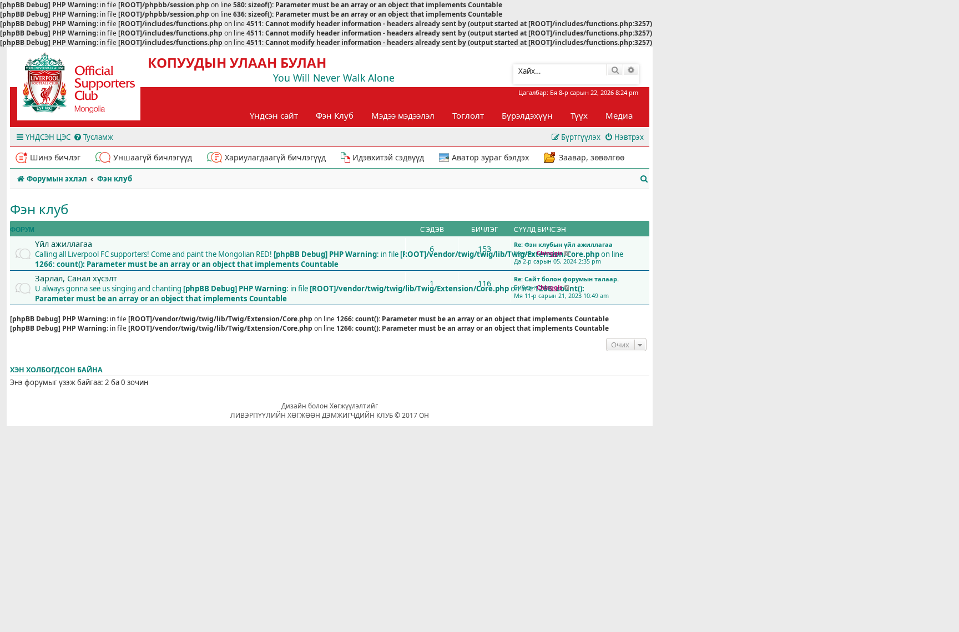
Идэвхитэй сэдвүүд (388, 157)
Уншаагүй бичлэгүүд (152, 157)
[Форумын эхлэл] (89, 86)
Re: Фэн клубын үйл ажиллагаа (563, 244)
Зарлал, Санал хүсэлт (76, 278)
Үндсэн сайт (274, 115)
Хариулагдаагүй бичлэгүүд (275, 157)
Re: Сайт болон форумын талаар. (566, 279)
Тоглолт (468, 115)
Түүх (579, 115)
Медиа (619, 115)
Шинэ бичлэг (55, 157)
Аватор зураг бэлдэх (490, 157)
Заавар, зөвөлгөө (591, 157)
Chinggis (549, 253)
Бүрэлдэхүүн (527, 115)
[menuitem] (93, 137)
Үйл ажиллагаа (63, 243)
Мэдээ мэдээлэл (403, 115)
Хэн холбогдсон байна (56, 370)
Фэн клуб (39, 209)
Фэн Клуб (335, 115)
